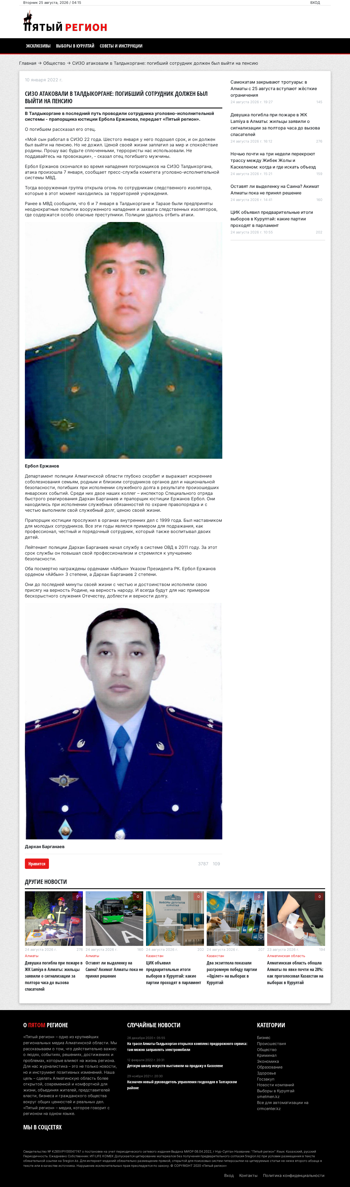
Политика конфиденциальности (294, 1175)
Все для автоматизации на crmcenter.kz (282, 1105)
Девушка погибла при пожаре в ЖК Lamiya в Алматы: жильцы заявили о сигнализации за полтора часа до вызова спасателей (54, 976)
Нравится (36, 864)
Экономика (268, 1061)
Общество (54, 63)
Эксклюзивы (38, 46)
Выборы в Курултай (75, 46)
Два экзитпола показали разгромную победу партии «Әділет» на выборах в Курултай (232, 972)
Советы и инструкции (121, 46)
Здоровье (266, 1073)
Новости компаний (275, 1084)
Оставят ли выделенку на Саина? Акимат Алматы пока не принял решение (114, 969)
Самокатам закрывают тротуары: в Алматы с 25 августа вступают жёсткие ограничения (274, 88)
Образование (269, 1067)
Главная (27, 63)
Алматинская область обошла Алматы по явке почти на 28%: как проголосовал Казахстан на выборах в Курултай (295, 972)
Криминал (266, 1055)
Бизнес (263, 1037)
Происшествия (271, 1043)
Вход (315, 3)
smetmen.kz (268, 1096)
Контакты (248, 1175)
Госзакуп (265, 1079)
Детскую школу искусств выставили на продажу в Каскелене (175, 1065)
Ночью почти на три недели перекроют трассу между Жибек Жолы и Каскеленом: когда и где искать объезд (273, 160)
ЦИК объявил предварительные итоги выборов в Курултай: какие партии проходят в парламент (272, 218)
